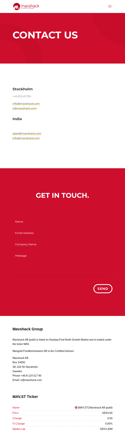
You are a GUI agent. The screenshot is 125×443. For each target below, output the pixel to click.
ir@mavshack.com (25, 108)
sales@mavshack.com (27, 133)
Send (102, 289)
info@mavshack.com (26, 103)
